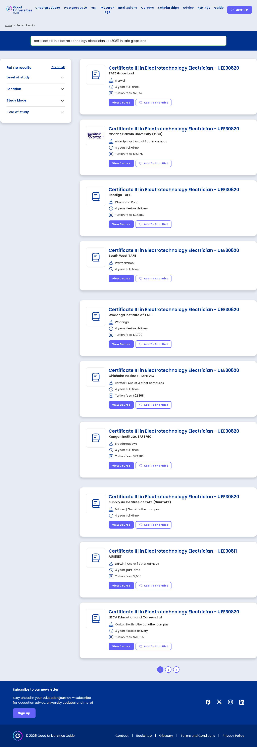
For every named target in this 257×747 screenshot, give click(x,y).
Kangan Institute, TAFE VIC (130, 436)
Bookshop (144, 735)
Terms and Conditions (198, 735)
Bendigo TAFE (120, 195)
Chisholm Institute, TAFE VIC (131, 376)
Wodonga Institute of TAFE (130, 315)
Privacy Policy (233, 735)
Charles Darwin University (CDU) (136, 134)
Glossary (166, 735)
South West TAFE (122, 255)
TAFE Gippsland (121, 73)
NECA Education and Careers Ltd (135, 617)
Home (8, 25)
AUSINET (115, 556)
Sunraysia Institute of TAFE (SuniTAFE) (140, 502)
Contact (122, 735)
